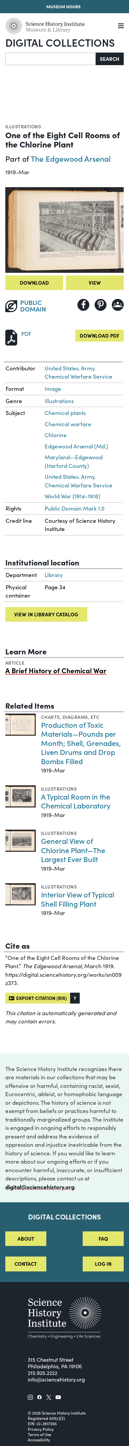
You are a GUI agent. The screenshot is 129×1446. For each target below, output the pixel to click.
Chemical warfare (68, 424)
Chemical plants (65, 413)
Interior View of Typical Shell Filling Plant (77, 899)
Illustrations (23, 126)
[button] (75, 998)
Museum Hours (63, 6)
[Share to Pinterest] (101, 305)
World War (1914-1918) (72, 496)
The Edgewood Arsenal (71, 158)
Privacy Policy (41, 1429)
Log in (103, 1263)
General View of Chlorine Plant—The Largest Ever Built (73, 850)
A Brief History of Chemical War (56, 670)
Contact (26, 1263)
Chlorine (56, 435)
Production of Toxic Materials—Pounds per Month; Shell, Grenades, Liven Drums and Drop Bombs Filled (81, 743)
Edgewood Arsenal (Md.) (76, 446)
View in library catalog (46, 614)
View (95, 282)
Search (109, 58)
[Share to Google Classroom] (118, 305)
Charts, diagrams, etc (70, 717)
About (26, 1238)
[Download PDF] (11, 337)
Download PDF (99, 335)
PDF (26, 334)
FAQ (103, 1238)
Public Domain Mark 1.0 (75, 508)
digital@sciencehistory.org (39, 1187)
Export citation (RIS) (40, 998)
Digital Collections (60, 42)
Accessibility (39, 1439)
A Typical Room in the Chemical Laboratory (75, 801)
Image (53, 388)
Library (54, 575)
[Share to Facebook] (83, 305)
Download (34, 282)
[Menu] (121, 26)
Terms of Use (39, 1434)
